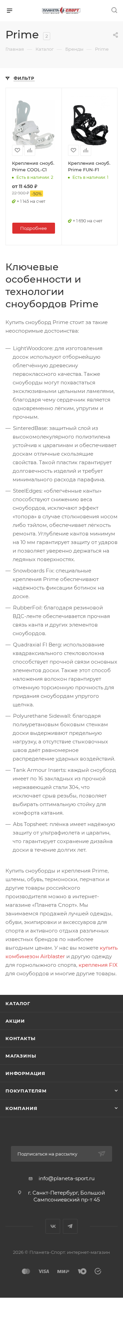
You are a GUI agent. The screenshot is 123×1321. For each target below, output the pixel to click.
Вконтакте (52, 1226)
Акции (15, 1021)
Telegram (70, 1226)
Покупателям (26, 1091)
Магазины (20, 1056)
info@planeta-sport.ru (67, 1178)
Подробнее (33, 228)
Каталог (17, 1003)
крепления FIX (98, 965)
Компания (21, 1108)
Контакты (20, 1038)
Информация (25, 1073)
